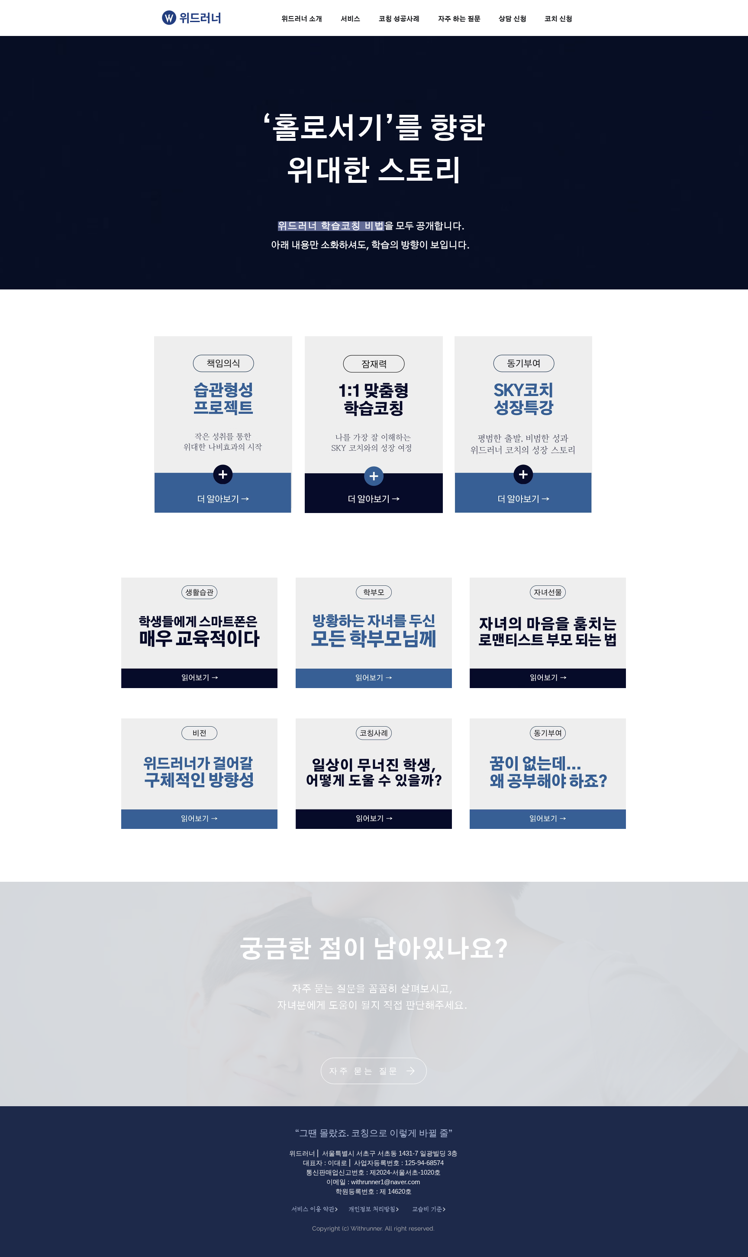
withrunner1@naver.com (385, 1182)
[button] (301, 19)
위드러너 (200, 17)
